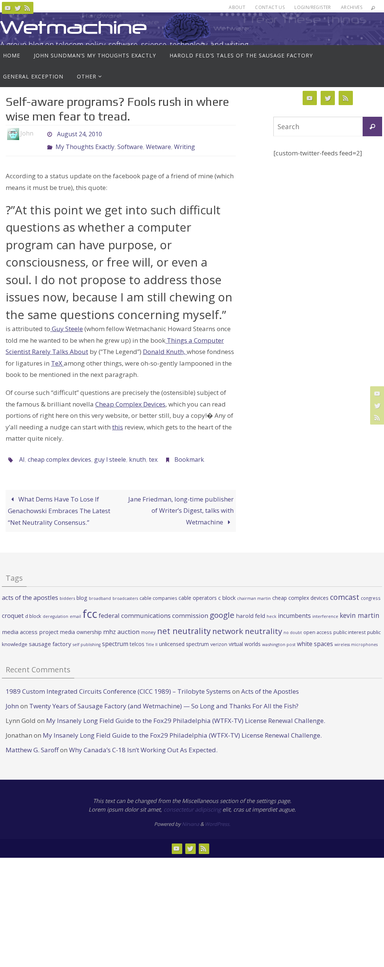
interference (325, 610)
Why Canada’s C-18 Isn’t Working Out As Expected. (143, 744)
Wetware (158, 144)
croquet (13, 609)
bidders (67, 592)
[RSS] (27, 8)
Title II (152, 638)
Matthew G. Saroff (32, 744)
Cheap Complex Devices (130, 399)
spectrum (115, 638)
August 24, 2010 (79, 133)
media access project (30, 625)
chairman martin (254, 592)
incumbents (294, 609)
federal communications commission (153, 609)
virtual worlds (245, 638)
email (75, 610)
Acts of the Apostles (270, 685)
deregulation (55, 610)
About (237, 7)
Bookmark (189, 454)
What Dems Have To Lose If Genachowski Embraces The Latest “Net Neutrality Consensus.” (59, 504)
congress (371, 592)
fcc (89, 607)
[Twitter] (18, 8)
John (12, 699)
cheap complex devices (59, 454)
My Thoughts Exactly (85, 144)
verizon (218, 638)
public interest (349, 625)
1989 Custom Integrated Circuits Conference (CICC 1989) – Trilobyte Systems (118, 685)
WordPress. (217, 818)
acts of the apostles (30, 591)
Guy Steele (66, 324)
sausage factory (50, 638)
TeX (57, 359)
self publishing (86, 638)
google (222, 608)
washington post (279, 638)
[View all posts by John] (39, 133)
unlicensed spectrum (184, 638)
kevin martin (360, 608)
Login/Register (312, 7)
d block (33, 609)
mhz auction (121, 625)
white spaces (315, 638)
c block (227, 591)
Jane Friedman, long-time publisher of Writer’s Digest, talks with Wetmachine (181, 504)
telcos (137, 638)
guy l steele (110, 454)
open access (317, 625)
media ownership (81, 625)
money (148, 626)
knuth (137, 454)
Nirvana (190, 818)
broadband (100, 592)
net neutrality (184, 624)
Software (130, 144)
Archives (351, 7)
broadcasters (125, 592)
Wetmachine (73, 27)
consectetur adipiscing (192, 803)
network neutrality (247, 624)
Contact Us (270, 7)
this (117, 423)
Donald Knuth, (165, 347)
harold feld (250, 609)
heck (271, 610)
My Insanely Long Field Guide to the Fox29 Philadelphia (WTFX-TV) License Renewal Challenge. (185, 714)
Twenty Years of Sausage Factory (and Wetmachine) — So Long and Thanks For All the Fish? (163, 699)
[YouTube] (8, 8)
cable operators (197, 591)
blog (81, 591)
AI (22, 454)
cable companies (158, 592)
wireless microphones (356, 638)
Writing (184, 144)
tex (153, 454)
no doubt (293, 626)
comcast (344, 591)
